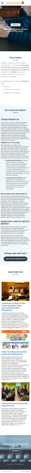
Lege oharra (10, 464)
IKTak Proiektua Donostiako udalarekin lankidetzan (14, 353)
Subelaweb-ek (23, 471)
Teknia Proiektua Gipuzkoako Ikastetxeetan (15, 404)
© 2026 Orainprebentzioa (7, 471)
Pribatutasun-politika (19, 464)
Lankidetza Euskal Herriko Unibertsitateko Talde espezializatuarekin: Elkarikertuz (13, 306)
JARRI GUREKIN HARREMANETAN (15, 259)
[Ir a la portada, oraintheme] (15, 3)
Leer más (25, 327)
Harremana (16, 451)
